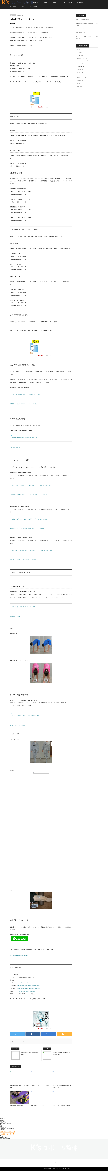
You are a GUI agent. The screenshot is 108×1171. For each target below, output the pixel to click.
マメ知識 (79, 69)
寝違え (77, 32)
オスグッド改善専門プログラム (17, 725)
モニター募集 (80, 74)
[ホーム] (10, 5)
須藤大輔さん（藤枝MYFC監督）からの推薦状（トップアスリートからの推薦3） (32, 550)
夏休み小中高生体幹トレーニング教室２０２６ (85, 23)
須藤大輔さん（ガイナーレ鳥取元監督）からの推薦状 (23, 559)
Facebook (53, 1162)
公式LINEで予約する (5, 1138)
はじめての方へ (36, 2)
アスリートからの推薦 (67, 2)
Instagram (55, 1162)
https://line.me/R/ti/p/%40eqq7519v (26, 991)
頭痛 (77, 28)
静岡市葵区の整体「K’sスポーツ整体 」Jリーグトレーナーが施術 (57, 1168)
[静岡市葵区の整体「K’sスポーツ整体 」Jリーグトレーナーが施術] (54, 1149)
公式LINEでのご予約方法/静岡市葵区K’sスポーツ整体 (25, 437)
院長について (55, 2)
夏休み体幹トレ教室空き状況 (16, 1105)
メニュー (79, 72)
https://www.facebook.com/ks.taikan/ (19, 955)
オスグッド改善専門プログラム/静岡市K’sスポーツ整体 (25, 715)
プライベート (80, 66)
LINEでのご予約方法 (15, 447)
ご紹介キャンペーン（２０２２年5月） (40, 1085)
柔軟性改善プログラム (15, 616)
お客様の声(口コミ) (81, 58)
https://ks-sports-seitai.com (24, 982)
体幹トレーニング (20, 1041)
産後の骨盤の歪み (79, 19)
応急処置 (79, 80)
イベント (13, 15)
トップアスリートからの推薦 (83, 60)
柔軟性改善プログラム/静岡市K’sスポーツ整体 (23, 607)
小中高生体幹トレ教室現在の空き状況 (61, 1105)
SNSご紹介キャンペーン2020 (38, 1105)
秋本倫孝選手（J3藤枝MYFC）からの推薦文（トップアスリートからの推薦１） (32, 485)
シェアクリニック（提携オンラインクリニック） (85, 36)
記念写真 (79, 86)
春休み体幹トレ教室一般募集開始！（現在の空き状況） (62, 1086)
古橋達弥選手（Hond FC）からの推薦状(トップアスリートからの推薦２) (30, 519)
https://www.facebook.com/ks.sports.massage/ (28, 985)
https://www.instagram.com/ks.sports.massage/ (28, 988)
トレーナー (79, 63)
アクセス (79, 52)
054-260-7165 (21, 980)
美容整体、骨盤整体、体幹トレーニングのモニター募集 (23, 404)
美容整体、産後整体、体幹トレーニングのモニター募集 (26, 394)
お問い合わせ (80, 2)
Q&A (78, 49)
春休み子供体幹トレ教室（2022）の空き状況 (19, 1086)
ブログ (14, 6)
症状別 (78, 83)
